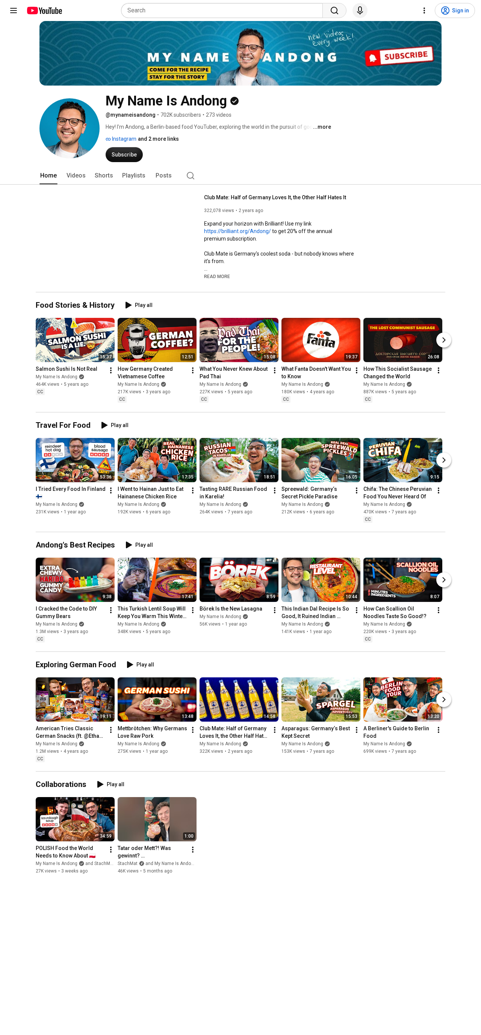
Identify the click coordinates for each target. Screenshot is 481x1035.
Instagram (123, 139)
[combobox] (224, 10)
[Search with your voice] (360, 10)
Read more (217, 276)
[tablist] (240, 176)
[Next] (443, 340)
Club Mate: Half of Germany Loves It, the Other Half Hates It (275, 197)
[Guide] (13, 10)
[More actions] (110, 370)
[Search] (334, 10)
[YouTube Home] (44, 10)
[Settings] (424, 10)
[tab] (48, 176)
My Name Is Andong (56, 377)
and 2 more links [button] (158, 139)
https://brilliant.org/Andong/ (237, 231)
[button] (217, 276)
